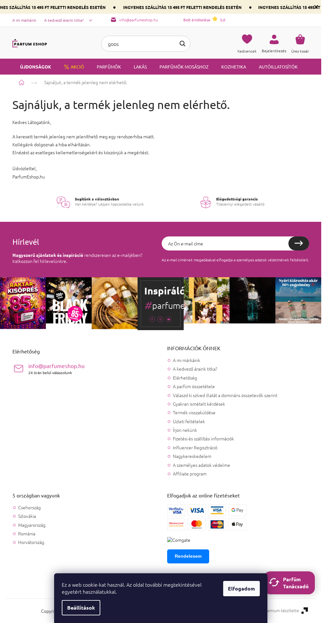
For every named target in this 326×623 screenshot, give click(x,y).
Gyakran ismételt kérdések (199, 404)
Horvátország (31, 542)
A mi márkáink (24, 20)
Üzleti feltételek (189, 421)
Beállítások (81, 607)
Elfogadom (241, 588)
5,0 (204, 19)
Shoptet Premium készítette (273, 610)
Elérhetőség (185, 377)
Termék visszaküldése (194, 412)
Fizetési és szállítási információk (203, 438)
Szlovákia (27, 516)
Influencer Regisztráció (195, 447)
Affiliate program (190, 473)
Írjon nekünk (185, 430)
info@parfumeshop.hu (56, 368)
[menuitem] (32, 67)
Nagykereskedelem (192, 456)
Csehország (29, 507)
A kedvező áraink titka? (64, 20)
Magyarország (32, 525)
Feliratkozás (298, 243)
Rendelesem (188, 556)
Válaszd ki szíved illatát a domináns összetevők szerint (225, 395)
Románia (26, 534)
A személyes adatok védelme (201, 465)
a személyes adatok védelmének (261, 259)
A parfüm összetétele (194, 386)
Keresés (182, 43)
